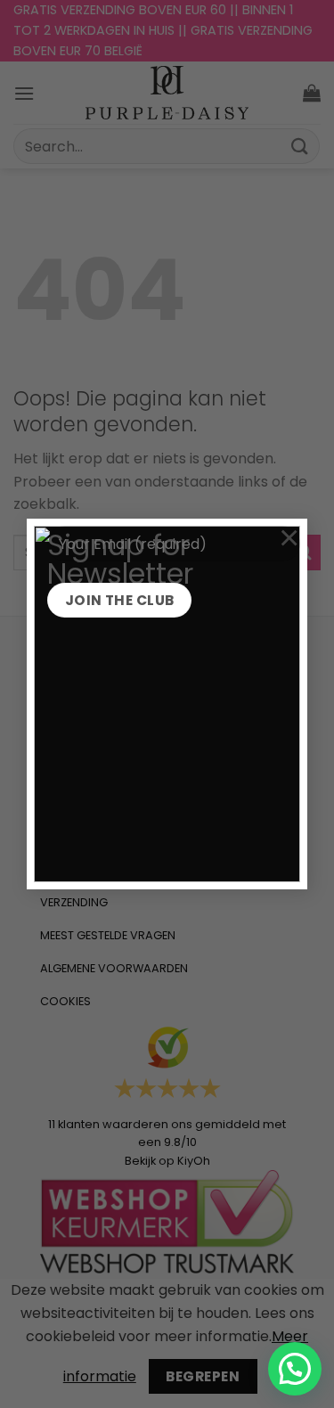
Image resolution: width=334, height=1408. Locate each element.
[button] (295, 1369)
